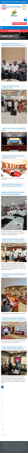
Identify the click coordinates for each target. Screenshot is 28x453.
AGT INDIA (19, 450)
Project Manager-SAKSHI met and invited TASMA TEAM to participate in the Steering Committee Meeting (13, 348)
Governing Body (17, 443)
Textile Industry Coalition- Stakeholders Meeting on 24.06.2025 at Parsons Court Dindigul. (14, 319)
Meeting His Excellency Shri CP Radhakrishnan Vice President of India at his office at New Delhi (13, 45)
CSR (24, 443)
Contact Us (17, 447)
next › (3, 429)
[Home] (14, 7)
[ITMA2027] (14, 13)
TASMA (12, 448)
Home (3, 443)
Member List (7, 445)
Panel (11, 447)
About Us (9, 443)
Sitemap (24, 447)
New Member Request (19, 23)
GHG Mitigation (16, 445)
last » (3, 434)
